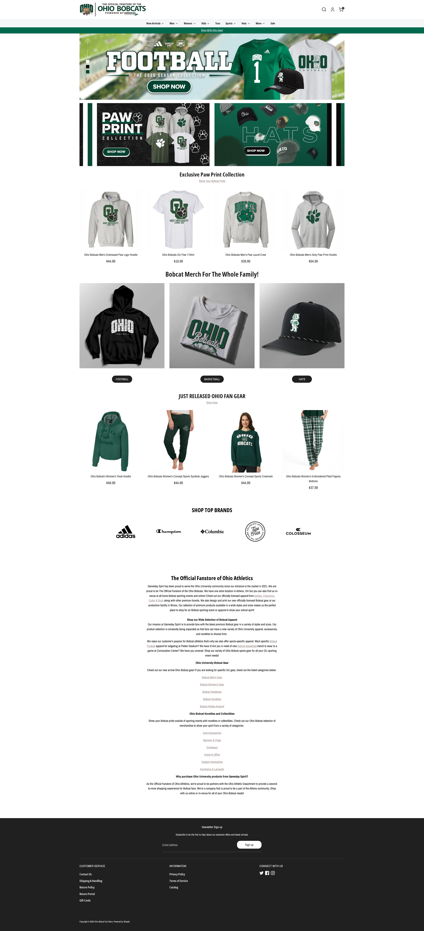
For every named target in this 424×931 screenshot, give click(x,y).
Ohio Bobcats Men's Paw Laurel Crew (245, 255)
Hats (244, 23)
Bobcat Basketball (247, 646)
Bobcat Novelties (212, 699)
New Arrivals (153, 23)
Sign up (249, 845)
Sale (273, 23)
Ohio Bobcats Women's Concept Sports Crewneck (246, 476)
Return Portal (87, 894)
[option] (212, 66)
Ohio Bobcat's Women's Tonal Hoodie (111, 476)
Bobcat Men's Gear (212, 677)
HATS (302, 379)
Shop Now (212, 402)
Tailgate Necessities (212, 762)
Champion (268, 596)
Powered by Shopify (122, 921)
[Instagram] (273, 873)
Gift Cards (85, 900)
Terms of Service (178, 881)
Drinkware (212, 747)
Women (188, 23)
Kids (204, 23)
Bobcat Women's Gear (212, 684)
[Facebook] (267, 873)
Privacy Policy (177, 874)
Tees (217, 23)
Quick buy (111, 245)
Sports (229, 23)
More (259, 23)
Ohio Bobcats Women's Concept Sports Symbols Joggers (178, 476)
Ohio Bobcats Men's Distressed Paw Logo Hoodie (110, 255)
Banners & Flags (212, 740)
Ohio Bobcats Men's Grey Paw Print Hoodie (313, 255)
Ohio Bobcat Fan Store (103, 921)
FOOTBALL (122, 379)
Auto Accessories (212, 733)
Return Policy (87, 887)
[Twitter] (262, 873)
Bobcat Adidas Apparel (212, 706)
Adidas (258, 596)
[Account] (332, 9)
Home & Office (212, 754)
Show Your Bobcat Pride (212, 181)
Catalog (173, 887)
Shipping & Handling (91, 881)
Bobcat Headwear (212, 692)
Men (172, 23)
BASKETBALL (212, 379)
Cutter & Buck (156, 600)
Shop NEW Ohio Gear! (212, 30)
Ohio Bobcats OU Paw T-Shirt (178, 255)
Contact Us (86, 874)
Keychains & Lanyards (212, 769)
